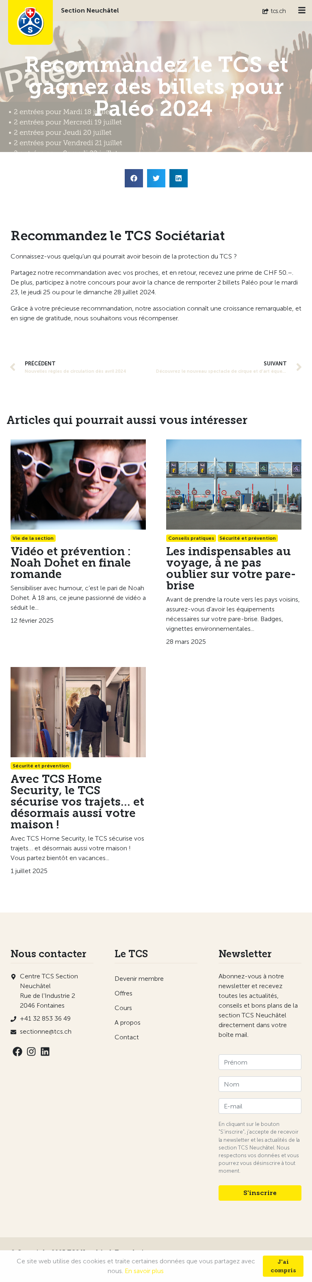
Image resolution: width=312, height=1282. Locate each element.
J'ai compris (283, 1266)
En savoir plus (144, 1271)
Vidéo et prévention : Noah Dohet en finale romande (71, 563)
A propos (128, 1022)
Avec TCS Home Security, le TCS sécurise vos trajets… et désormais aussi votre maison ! (77, 801)
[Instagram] (31, 1051)
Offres (123, 993)
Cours (123, 1008)
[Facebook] (17, 1051)
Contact (127, 1037)
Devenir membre (139, 978)
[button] (134, 178)
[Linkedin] (45, 1051)
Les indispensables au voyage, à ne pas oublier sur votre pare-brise (231, 568)
